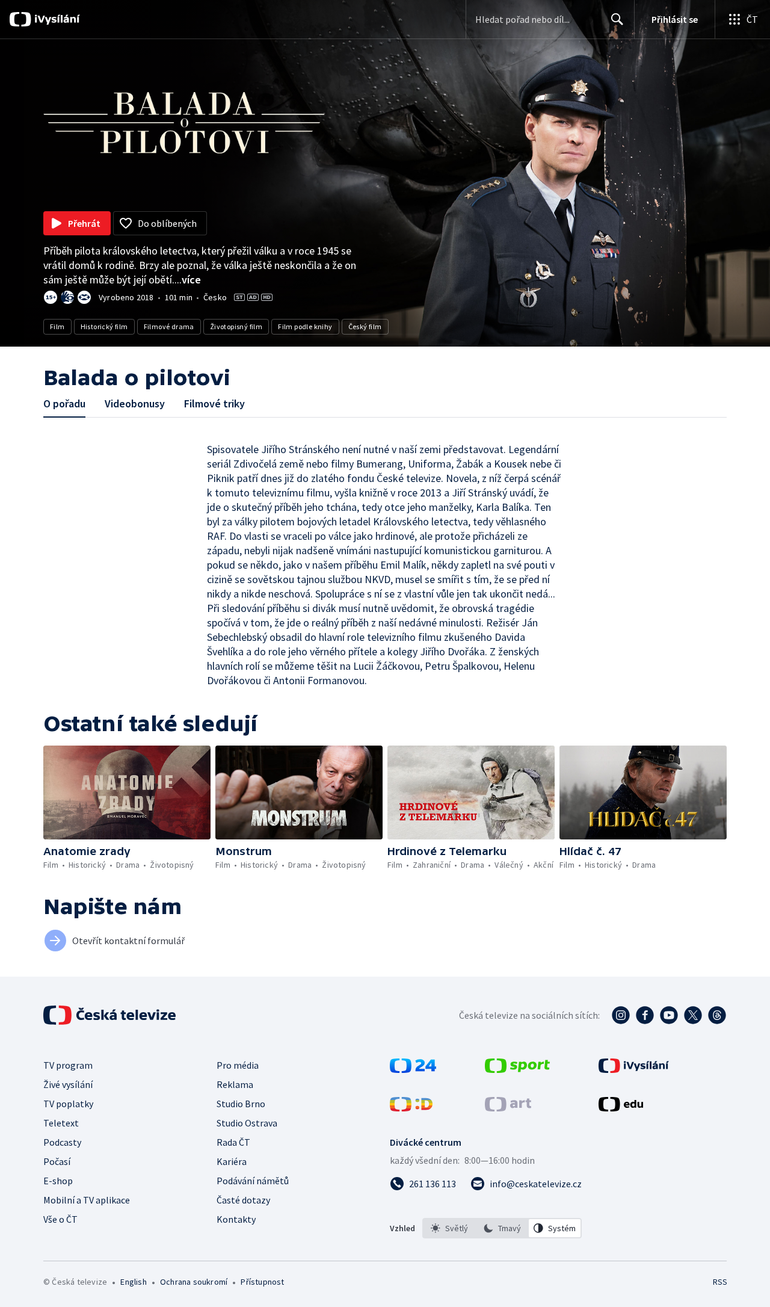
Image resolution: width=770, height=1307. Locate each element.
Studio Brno (241, 1104)
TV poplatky (68, 1104)
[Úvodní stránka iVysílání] (56, 19)
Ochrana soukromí (193, 1281)
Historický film (104, 326)
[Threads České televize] (717, 1015)
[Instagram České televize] (620, 1015)
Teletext (61, 1123)
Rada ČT (233, 1142)
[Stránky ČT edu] (621, 1108)
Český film (365, 326)
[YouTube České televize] (669, 1015)
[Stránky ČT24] (413, 1069)
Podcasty (62, 1142)
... (187, 279)
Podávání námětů (253, 1181)
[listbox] (502, 1228)
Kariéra (232, 1161)
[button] (127, 792)
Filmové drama (169, 326)
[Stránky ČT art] (508, 1108)
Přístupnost (262, 1281)
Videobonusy (135, 403)
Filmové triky (214, 403)
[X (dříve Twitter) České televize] (693, 1015)
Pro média (238, 1065)
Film (57, 326)
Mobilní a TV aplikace (86, 1200)
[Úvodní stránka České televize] (110, 1015)
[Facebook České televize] (644, 1015)
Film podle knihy (305, 326)
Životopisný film (236, 326)
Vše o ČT (60, 1219)
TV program (68, 1065)
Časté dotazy (243, 1200)
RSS (720, 1281)
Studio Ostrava (247, 1123)
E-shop (58, 1181)
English (133, 1281)
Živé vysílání (68, 1084)
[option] (449, 1228)
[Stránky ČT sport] (517, 1069)
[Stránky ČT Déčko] (411, 1108)
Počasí (56, 1161)
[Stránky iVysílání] (634, 1069)
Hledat (617, 19)
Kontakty (236, 1219)
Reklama (235, 1084)
